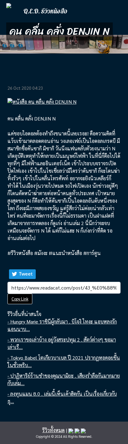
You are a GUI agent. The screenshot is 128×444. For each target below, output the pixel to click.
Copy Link (19, 298)
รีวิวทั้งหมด (53, 430)
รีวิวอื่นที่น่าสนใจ (24, 314)
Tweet (26, 274)
